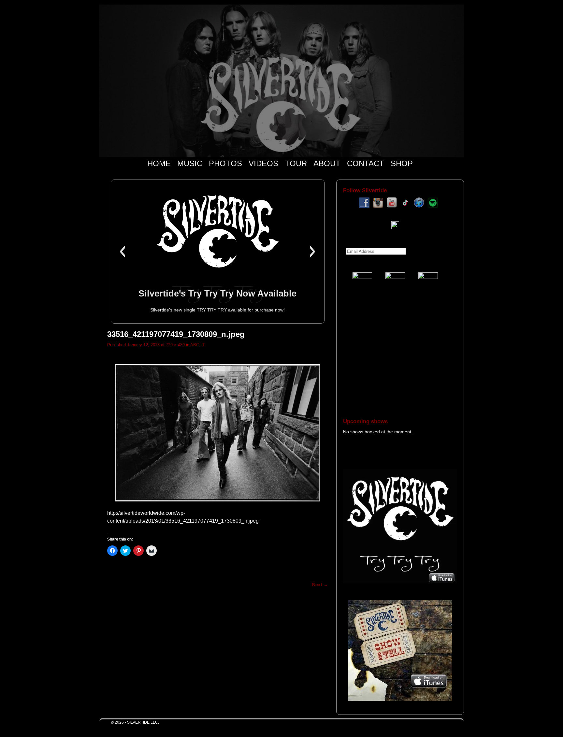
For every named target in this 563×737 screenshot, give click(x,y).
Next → (320, 584)
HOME (159, 163)
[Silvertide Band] (281, 81)
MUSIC (189, 163)
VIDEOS (263, 163)
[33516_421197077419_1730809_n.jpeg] (217, 432)
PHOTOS (225, 163)
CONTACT (365, 163)
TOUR (296, 163)
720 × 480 (175, 344)
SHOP (402, 163)
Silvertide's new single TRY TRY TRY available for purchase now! (217, 309)
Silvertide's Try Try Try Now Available (217, 293)
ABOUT (326, 163)
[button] (122, 251)
